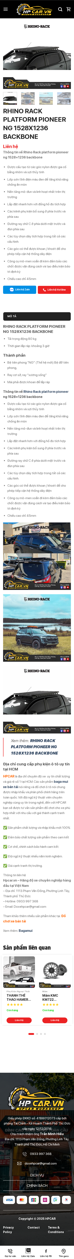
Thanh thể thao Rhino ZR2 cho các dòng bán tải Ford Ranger (19, 998)
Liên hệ (19, 1020)
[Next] (64, 55)
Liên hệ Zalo (22, 289)
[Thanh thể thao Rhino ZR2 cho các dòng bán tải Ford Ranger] (19, 972)
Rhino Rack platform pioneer (46, 392)
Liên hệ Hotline (56, 289)
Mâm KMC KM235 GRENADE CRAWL (50, 998)
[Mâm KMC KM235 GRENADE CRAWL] (55, 972)
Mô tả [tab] (11, 316)
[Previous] (9, 55)
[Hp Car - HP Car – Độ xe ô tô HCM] (34, 9)
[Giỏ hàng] (68, 9)
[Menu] (5, 9)
